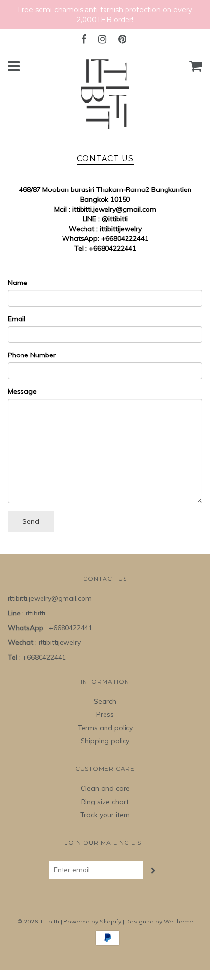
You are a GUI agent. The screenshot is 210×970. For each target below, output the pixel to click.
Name (17, 282)
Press (105, 714)
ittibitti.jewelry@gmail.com (114, 209)
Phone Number (32, 355)
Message (22, 391)
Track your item (105, 814)
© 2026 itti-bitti (38, 921)
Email (16, 318)
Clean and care (105, 788)
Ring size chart (105, 801)
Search (105, 701)
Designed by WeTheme (159, 921)
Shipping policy (105, 740)
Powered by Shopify (92, 921)
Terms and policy (105, 727)
